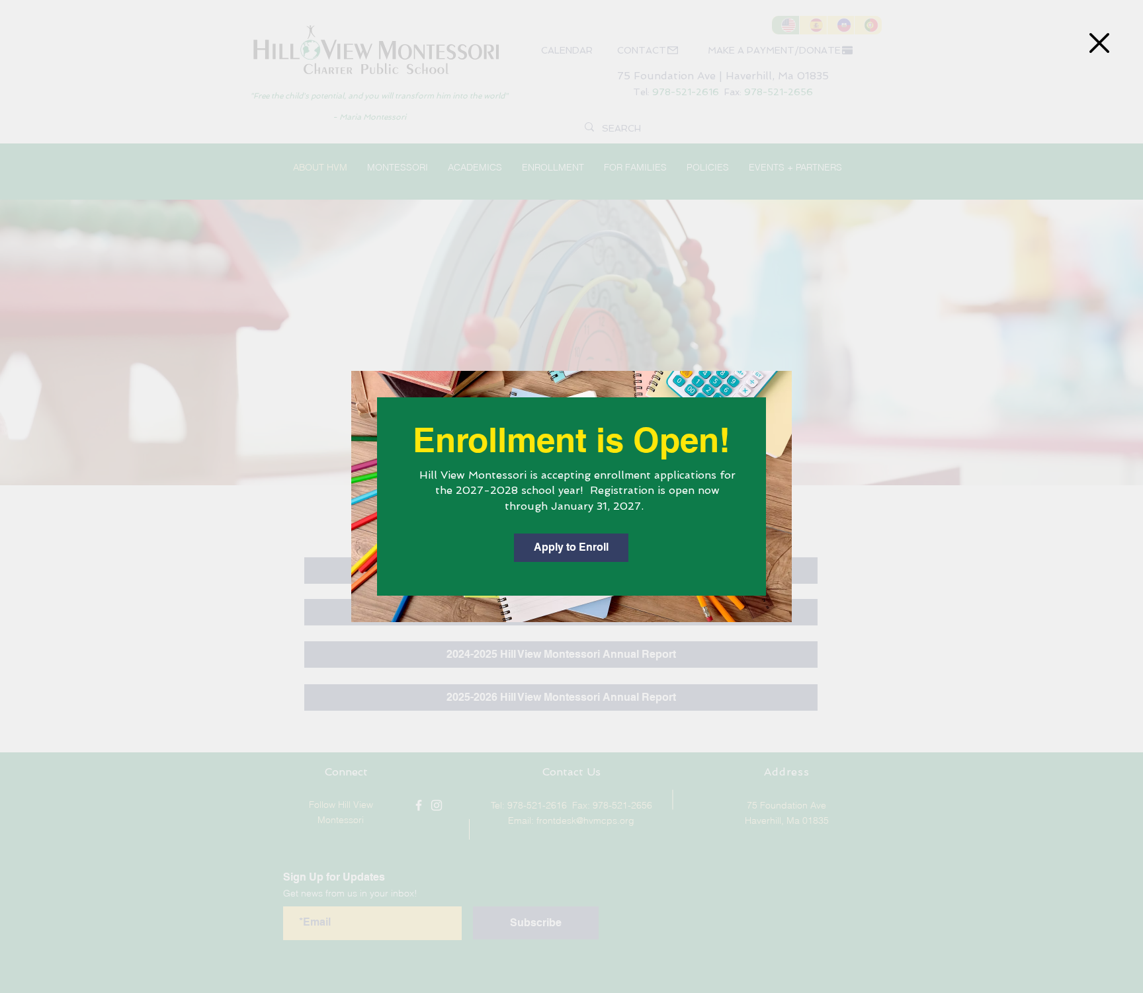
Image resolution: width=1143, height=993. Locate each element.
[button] (1099, 43)
